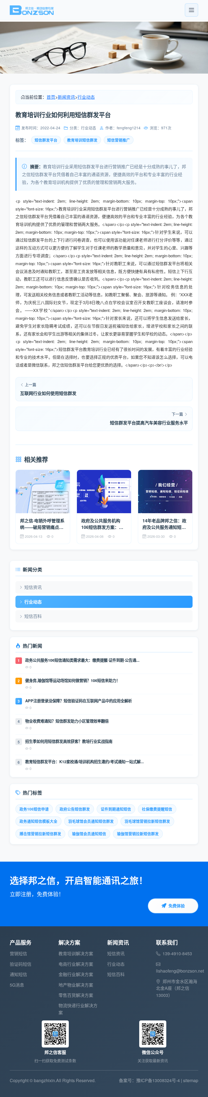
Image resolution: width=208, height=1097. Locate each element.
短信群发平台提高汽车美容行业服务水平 (149, 423)
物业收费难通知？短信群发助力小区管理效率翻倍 (67, 721)
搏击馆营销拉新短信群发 (40, 833)
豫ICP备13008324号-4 (158, 1080)
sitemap (190, 1080)
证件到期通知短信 (116, 809)
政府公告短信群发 (75, 809)
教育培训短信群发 (82, 140)
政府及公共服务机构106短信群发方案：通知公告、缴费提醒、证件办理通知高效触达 (103, 524)
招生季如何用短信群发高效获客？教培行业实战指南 (68, 741)
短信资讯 (33, 587)
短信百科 (33, 616)
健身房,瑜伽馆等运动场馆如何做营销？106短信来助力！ (72, 680)
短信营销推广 (118, 140)
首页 (51, 97)
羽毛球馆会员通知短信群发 (91, 821)
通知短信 (18, 974)
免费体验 (176, 906)
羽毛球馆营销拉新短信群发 (147, 821)
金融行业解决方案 (75, 974)
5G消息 (17, 985)
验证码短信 (20, 964)
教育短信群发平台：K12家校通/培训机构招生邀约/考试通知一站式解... (84, 761)
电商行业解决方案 (75, 964)
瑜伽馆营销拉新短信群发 (138, 833)
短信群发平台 (46, 140)
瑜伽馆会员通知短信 (89, 833)
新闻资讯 (66, 97)
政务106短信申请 (34, 809)
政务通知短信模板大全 (38, 821)
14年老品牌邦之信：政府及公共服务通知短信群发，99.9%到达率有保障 (164, 524)
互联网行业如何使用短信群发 (48, 393)
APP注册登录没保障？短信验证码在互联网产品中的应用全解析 (78, 700)
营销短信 (18, 953)
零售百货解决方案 (75, 995)
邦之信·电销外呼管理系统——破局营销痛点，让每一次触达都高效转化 (42, 524)
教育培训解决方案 (75, 953)
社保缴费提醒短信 (157, 809)
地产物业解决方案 (75, 985)
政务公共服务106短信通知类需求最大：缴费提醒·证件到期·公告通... (82, 660)
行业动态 (86, 97)
